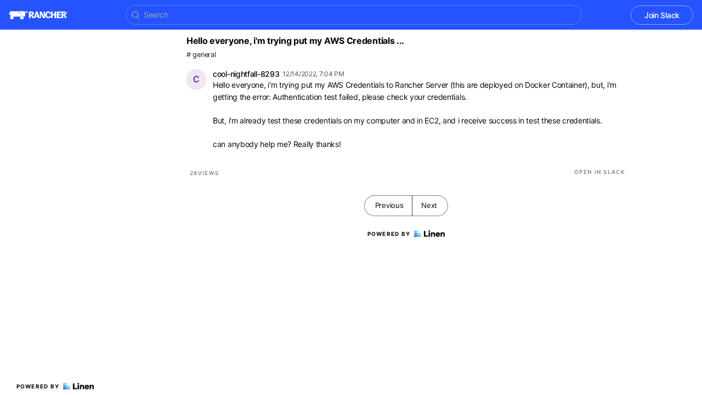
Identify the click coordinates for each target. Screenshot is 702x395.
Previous (389, 205)
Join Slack (662, 15)
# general (201, 54)
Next (429, 205)
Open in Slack (599, 171)
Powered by (38, 386)
